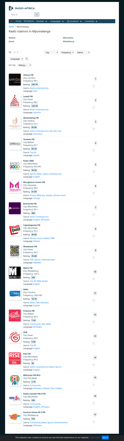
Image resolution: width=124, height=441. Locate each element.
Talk (32, 259)
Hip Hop (53, 131)
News (39, 174)
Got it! (105, 437)
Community (35, 324)
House (33, 195)
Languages (55, 21)
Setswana (37, 134)
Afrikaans (45, 219)
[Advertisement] (78, 12)
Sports (33, 174)
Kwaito (49, 195)
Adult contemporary (39, 88)
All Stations (29, 21)
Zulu (35, 91)
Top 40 (33, 152)
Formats (40, 21)
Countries (89, 21)
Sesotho (37, 112)
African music (59, 195)
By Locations (73, 21)
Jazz (43, 195)
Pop (59, 131)
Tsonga (36, 198)
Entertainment (48, 259)
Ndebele (37, 262)
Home (18, 21)
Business (45, 302)
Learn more (95, 437)
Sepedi (36, 155)
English (36, 176)
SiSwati (36, 241)
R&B (39, 195)
